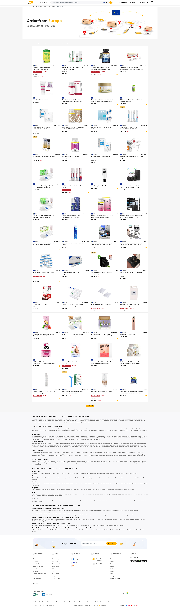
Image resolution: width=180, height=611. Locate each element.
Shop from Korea (78, 601)
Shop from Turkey (99, 601)
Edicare (145, 241)
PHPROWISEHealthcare (114, 65)
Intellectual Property (38, 566)
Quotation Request (37, 563)
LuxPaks (145, 389)
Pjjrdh (117, 270)
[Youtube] (131, 605)
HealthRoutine (85, 65)
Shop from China (88, 601)
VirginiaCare (57, 97)
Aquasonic (144, 213)
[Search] (110, 2)
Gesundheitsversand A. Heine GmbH (56, 65)
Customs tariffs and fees (39, 573)
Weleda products (141, 478)
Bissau (112, 559)
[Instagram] (129, 605)
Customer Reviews (57, 563)
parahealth (144, 302)
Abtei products (117, 494)
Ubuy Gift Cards (56, 578)
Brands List (55, 561)
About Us (35, 559)
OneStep (87, 270)
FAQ (53, 571)
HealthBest (57, 332)
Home (34, 6)
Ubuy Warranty (36, 583)
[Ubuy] (30, 2)
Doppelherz (35, 489)
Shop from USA (36, 601)
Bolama (112, 568)
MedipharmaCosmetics (114, 389)
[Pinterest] (137, 605)
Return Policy (55, 566)
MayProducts (86, 97)
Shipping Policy (36, 576)
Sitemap (35, 568)
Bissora (112, 566)
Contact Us (36, 561)
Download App (56, 559)
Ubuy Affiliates (56, 576)
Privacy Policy (88, 605)
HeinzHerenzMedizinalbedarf (85, 389)
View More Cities (114, 578)
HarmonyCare (57, 184)
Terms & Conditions (78, 605)
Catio (111, 573)
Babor (33, 483)
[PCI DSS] (36, 594)
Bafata (112, 561)
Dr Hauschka (35, 473)
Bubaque (112, 576)
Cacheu (112, 571)
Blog (53, 568)
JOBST (145, 97)
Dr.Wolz (58, 302)
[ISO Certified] (46, 594)
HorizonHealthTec (143, 154)
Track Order (36, 571)
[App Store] (134, 561)
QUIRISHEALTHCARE (85, 359)
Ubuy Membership (37, 581)
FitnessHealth (115, 359)
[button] (121, 2)
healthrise (145, 184)
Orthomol (34, 500)
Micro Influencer (37, 578)
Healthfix (116, 241)
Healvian (116, 302)
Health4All (57, 154)
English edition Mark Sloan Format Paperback (56, 359)
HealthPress (57, 125)
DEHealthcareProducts (85, 302)
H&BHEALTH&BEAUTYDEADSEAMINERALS (114, 97)
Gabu (111, 563)
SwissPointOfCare (143, 65)
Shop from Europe (110, 601)
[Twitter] (134, 605)
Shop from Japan (55, 601)
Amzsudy (145, 359)
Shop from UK (45, 601)
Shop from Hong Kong (67, 601)
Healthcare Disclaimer (38, 586)
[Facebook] (127, 605)
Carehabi (58, 270)
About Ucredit (55, 573)
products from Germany (61, 422)
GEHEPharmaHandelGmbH (85, 241)
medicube (145, 332)
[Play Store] (142, 561)
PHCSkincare (115, 184)
